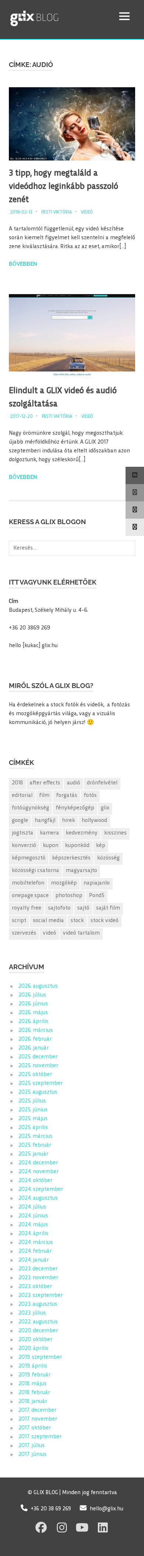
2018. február (34, 1393)
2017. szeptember (40, 1437)
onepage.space (30, 896)
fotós (90, 795)
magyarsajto (81, 871)
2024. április (33, 1233)
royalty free (26, 908)
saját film (108, 908)
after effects (45, 783)
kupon (50, 845)
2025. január (33, 1154)
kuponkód (77, 845)
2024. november (38, 1172)
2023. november (38, 1278)
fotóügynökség (30, 808)
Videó (87, 212)
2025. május (33, 1119)
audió (73, 783)
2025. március (35, 1136)
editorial (22, 795)
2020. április (33, 1348)
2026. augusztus (38, 986)
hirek (68, 820)
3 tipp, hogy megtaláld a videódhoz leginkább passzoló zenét (63, 186)
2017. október (34, 1428)
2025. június (33, 1110)
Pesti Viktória (56, 212)
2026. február (35, 1039)
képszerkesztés (71, 858)
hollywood (94, 820)
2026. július (32, 995)
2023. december (38, 1269)
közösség (108, 858)
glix (105, 808)
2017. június (32, 1454)
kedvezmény (81, 833)
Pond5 (96, 896)
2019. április (32, 1366)
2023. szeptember (40, 1295)
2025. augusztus (37, 1092)
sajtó (83, 908)
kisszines (115, 833)
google (20, 820)
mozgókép (64, 883)
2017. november (37, 1419)
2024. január (33, 1260)
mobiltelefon (28, 883)
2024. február (35, 1251)
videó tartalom (81, 933)
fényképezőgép (75, 808)
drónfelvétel (102, 783)
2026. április (33, 1021)
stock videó (104, 921)
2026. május (33, 1013)
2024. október (35, 1180)
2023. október (35, 1286)
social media (48, 921)
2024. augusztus (38, 1198)
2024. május (33, 1225)
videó (49, 933)
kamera (49, 833)
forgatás (66, 795)
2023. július (32, 1313)
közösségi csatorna (35, 871)
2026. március (35, 1030)
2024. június (33, 1216)
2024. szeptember (40, 1189)
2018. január (32, 1401)
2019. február (34, 1375)
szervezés (24, 933)
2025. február (34, 1145)
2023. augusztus (37, 1304)
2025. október (35, 1074)
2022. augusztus (38, 1322)
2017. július (31, 1446)
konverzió (24, 845)
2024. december (38, 1163)
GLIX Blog (53, 16)
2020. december (38, 1331)
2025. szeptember (40, 1083)
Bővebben (23, 264)
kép (100, 845)
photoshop (68, 896)
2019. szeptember (40, 1357)
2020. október (35, 1339)
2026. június (33, 1004)
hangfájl (45, 820)
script (19, 921)
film (44, 795)
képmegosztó (28, 858)
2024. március (35, 1242)
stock (77, 921)
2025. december (38, 1057)
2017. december (37, 1410)
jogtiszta (22, 833)
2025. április (33, 1127)
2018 (17, 783)
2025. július (32, 1101)
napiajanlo (96, 883)
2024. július (32, 1207)
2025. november (38, 1066)
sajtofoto (59, 908)
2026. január (33, 1048)
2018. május (32, 1384)
